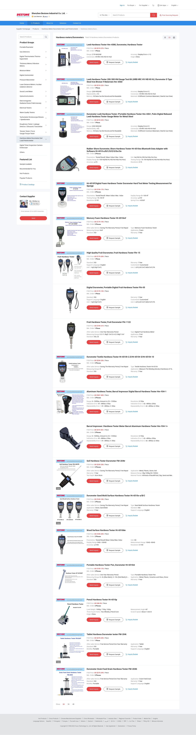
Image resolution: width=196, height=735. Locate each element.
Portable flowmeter (26, 47)
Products (36, 23)
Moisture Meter (25, 70)
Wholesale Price (101, 718)
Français (65, 721)
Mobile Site (147, 718)
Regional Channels (125, 718)
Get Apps (163, 5)
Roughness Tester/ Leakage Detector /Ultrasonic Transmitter (31, 125)
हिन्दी (125, 721)
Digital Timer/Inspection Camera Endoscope (31, 146)
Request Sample (114, 62)
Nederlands (98, 721)
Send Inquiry (94, 62)
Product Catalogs (28, 184)
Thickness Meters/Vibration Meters (29, 64)
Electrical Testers (26, 108)
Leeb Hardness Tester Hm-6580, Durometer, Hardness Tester (114, 44)
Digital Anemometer (27, 75)
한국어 (113, 721)
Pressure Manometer (27, 80)
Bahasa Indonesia (157, 721)
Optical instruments (27, 96)
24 (64, 704)
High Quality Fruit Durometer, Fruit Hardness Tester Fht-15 (113, 253)
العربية (106, 721)
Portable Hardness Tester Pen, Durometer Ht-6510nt (111, 565)
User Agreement (111, 726)
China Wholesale (89, 718)
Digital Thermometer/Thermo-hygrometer (30, 57)
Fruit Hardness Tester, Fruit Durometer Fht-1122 (109, 322)
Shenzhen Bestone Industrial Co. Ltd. (48, 13)
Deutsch (90, 721)
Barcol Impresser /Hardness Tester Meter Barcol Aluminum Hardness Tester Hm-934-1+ (127, 426)
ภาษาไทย (131, 721)
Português (57, 721)
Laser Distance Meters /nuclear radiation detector (31, 85)
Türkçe (139, 721)
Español (48, 721)
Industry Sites (112, 718)
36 (68, 704)
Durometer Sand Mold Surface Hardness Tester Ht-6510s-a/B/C (116, 495)
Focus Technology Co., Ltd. (83, 726)
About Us (49, 23)
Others (22, 152)
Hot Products (42, 718)
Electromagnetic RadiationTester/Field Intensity (30, 102)
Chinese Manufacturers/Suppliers (71, 718)
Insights (155, 718)
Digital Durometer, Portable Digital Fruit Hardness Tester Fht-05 (116, 287)
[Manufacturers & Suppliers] (30, 4)
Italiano (83, 721)
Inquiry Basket (133, 62)
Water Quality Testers (27, 112)
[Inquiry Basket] (153, 5)
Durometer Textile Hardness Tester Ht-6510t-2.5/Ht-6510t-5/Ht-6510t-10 (120, 357)
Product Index (137, 718)
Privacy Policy (131, 726)
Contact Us (77, 23)
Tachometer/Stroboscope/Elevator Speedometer (32, 118)
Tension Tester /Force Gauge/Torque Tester (27, 132)
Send (33, 218)
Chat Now (36, 204)
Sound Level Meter (26, 91)
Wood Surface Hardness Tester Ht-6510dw (106, 530)
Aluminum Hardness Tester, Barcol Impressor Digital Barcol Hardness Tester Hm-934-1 (126, 391)
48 (73, 704)
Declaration (121, 726)
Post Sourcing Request (170, 15)
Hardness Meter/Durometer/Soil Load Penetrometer (31, 139)
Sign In (122, 5)
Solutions (63, 23)
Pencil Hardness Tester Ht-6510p (102, 599)
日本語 (119, 721)
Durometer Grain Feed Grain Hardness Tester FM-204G (112, 669)
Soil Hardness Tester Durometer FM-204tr (106, 461)
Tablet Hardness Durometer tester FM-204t (106, 634)
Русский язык (74, 721)
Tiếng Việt (146, 721)
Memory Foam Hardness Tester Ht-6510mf (106, 218)
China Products (53, 718)
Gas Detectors (25, 52)
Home (22, 23)
